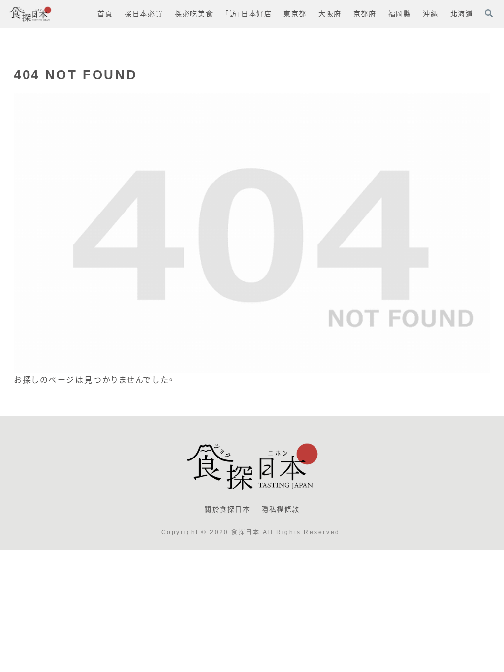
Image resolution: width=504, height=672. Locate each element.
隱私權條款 (280, 509)
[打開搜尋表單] (489, 13)
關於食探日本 (227, 509)
